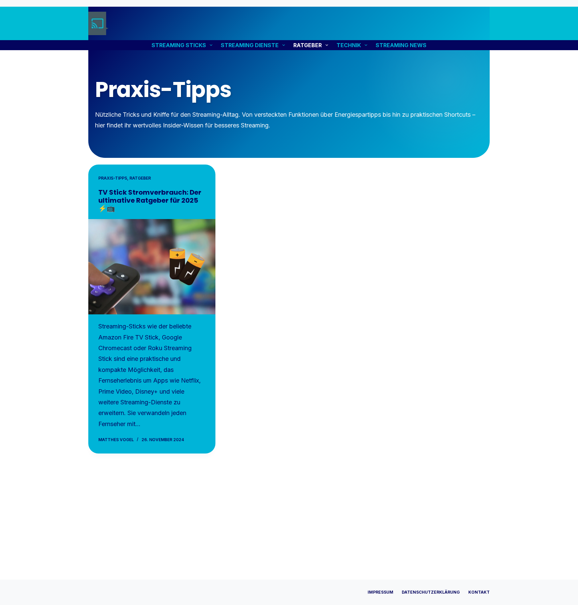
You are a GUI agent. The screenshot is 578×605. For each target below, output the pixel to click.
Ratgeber (307, 45)
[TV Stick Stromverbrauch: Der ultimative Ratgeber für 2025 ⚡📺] (151, 266)
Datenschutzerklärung (431, 592)
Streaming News (401, 45)
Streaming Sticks (179, 45)
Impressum (380, 592)
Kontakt (479, 592)
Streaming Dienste (250, 45)
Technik (348, 45)
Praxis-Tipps (112, 178)
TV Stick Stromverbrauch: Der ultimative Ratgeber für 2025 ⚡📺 (149, 200)
